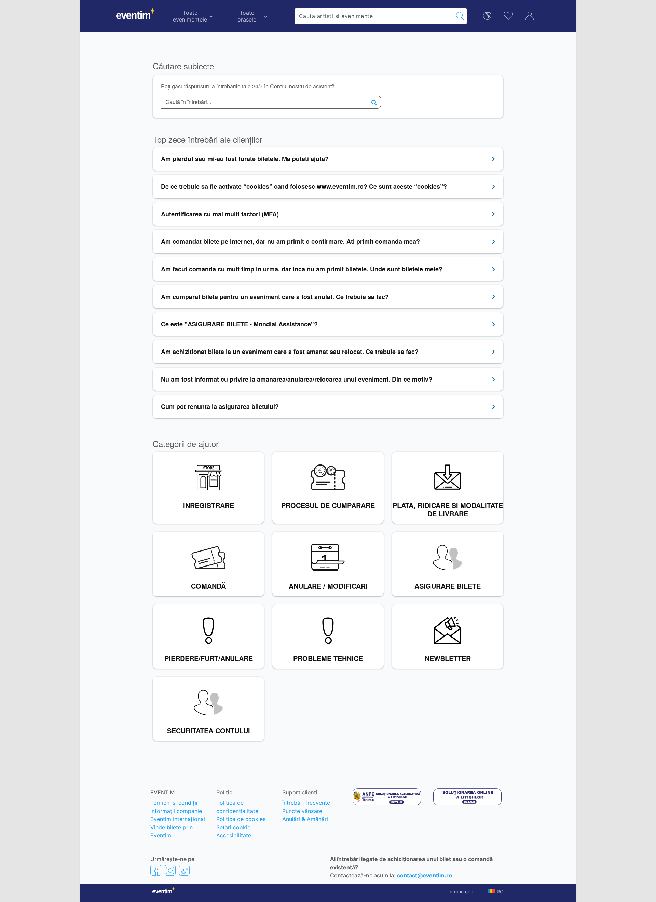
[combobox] (374, 16)
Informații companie (176, 810)
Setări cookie (233, 827)
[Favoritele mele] (508, 15)
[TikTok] (184, 870)
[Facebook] (155, 870)
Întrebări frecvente (306, 802)
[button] (496, 892)
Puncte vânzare (302, 810)
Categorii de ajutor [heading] (186, 444)
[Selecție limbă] (487, 15)
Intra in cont (461, 891)
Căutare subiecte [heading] (183, 66)
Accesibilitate (233, 835)
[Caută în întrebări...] (374, 102)
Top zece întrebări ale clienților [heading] (207, 139)
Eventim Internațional (177, 819)
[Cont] (529, 15)
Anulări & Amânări (305, 819)
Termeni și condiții (173, 802)
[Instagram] (170, 870)
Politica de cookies (240, 819)
